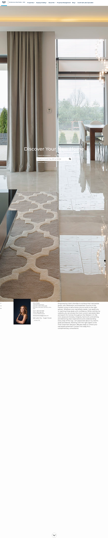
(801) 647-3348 (40, 310)
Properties (31, 4)
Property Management (64, 2)
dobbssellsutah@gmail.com (40, 315)
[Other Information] (105, 267)
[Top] (105, 261)
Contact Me (37, 320)
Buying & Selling (42, 4)
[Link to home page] (4, 3)
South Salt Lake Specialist (85, 2)
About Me (52, 4)
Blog (74, 4)
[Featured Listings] (105, 264)
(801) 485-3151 (40, 312)
